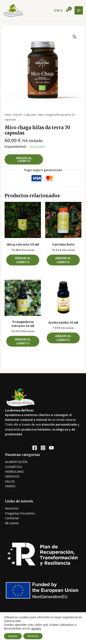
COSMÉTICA (13, 467)
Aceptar (13, 636)
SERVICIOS (12, 476)
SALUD (17, 115)
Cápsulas (30, 115)
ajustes (36, 628)
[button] (74, 36)
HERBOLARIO (14, 471)
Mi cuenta (12, 523)
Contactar (12, 518)
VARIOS (10, 486)
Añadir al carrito (24, 159)
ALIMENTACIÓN (16, 462)
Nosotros (11, 508)
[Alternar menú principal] (79, 10)
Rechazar (33, 636)
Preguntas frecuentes (20, 513)
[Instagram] (43, 447)
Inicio (8, 115)
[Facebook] (34, 447)
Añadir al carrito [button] (23, 260)
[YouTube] (51, 447)
